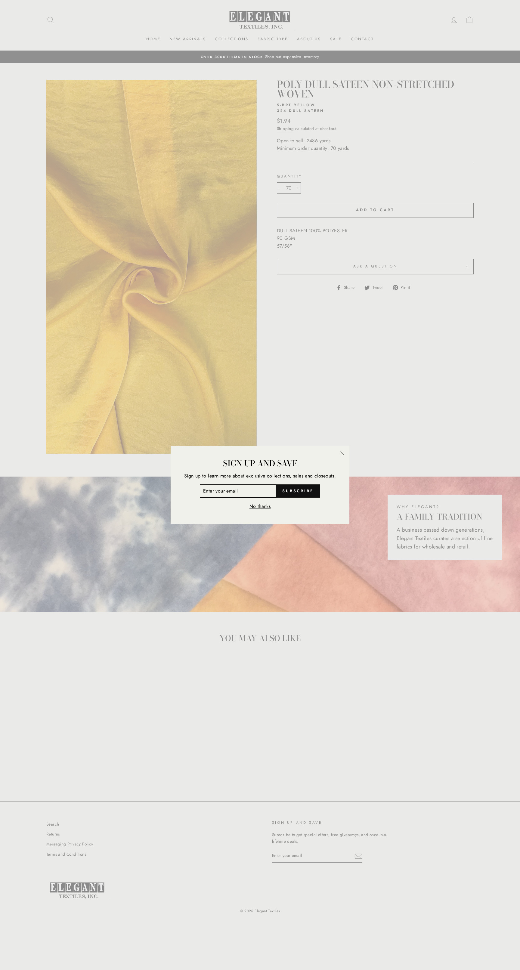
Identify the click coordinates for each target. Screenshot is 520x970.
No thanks (260, 506)
